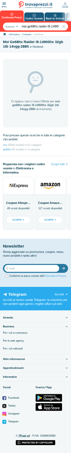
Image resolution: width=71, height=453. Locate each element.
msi (5, 144)
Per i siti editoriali (13, 348)
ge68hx (7, 149)
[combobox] (11, 26)
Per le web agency (13, 340)
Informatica (14, 34)
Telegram (13, 421)
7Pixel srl (24, 435)
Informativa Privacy (55, 275)
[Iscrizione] (64, 268)
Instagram (13, 413)
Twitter (11, 405)
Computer (27, 34)
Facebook (13, 397)
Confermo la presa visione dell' (37, 275)
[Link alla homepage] (4, 34)
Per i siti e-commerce (15, 332)
